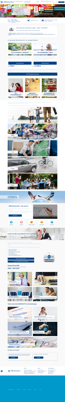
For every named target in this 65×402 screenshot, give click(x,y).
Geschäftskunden (47, 1)
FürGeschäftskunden (15, 94)
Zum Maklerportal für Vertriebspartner (13, 197)
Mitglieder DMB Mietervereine (27, 2)
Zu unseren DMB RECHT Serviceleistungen (21, 261)
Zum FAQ (13, 357)
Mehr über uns (15, 215)
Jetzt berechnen (48, 7)
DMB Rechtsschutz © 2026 (11, 389)
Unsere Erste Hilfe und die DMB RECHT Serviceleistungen (22, 233)
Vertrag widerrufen (40, 372)
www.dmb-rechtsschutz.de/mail (36, 34)
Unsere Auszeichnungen (51, 371)
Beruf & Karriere (50, 372)
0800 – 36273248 (48, 20)
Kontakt (42, 1)
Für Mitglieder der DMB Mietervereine (49, 94)
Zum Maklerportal (61, 2)
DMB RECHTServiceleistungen (32, 94)
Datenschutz (24, 389)
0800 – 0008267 (14, 20)
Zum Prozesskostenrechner (32, 74)
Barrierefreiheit (29, 389)
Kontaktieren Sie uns (59, 9)
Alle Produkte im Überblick (49, 11)
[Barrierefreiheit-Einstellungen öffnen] (2, 371)
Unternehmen (35, 389)
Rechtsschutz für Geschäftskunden (29, 372)
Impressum (40, 389)
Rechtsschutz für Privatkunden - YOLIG (29, 371)
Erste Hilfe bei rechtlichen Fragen (59, 7)
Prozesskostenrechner (41, 371)
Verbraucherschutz (50, 373)
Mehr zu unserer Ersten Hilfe (21, 258)
